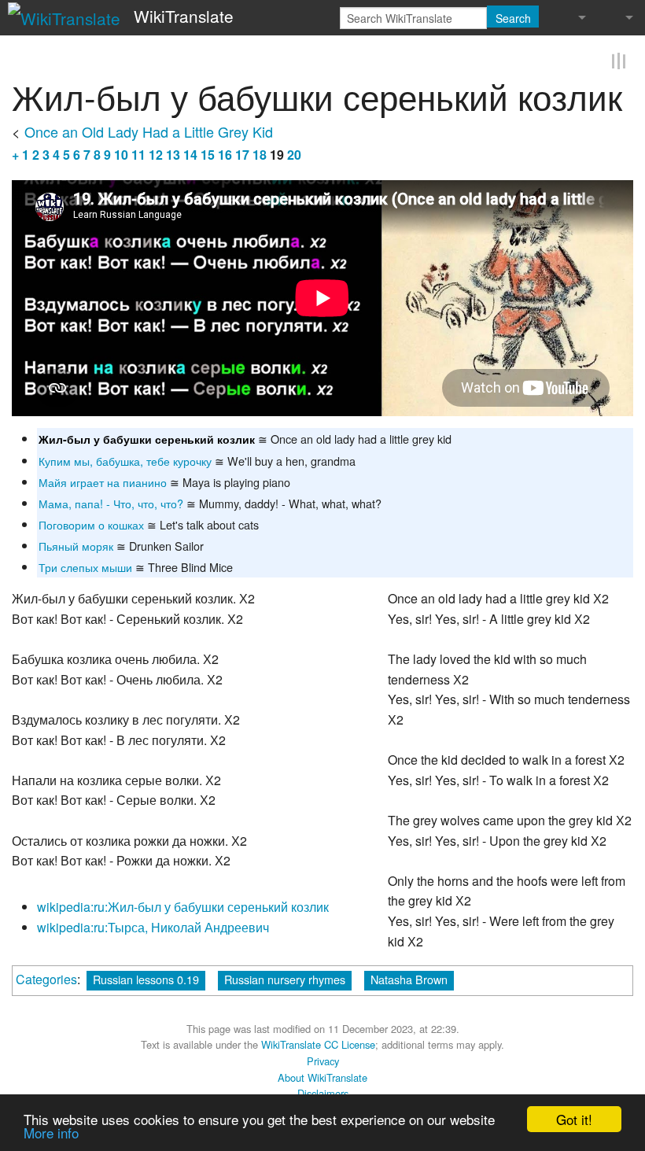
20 (294, 152)
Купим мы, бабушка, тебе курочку (125, 458)
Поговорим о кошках (91, 522)
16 (225, 152)
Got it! (574, 1119)
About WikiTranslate (322, 1075)
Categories (46, 977)
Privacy (323, 1058)
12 (156, 152)
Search (513, 18)
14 (190, 152)
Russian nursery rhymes (284, 977)
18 (259, 152)
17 (242, 152)
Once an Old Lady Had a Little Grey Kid (148, 129)
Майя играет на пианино (103, 479)
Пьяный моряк (76, 543)
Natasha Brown (409, 977)
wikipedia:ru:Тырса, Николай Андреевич (153, 925)
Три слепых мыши (85, 564)
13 (173, 152)
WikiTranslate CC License (318, 1042)
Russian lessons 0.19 (146, 977)
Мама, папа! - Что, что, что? (111, 500)
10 (121, 152)
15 (208, 152)
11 (138, 152)
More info (51, 1132)
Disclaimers (322, 1091)
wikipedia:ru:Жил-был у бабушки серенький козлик (183, 905)
